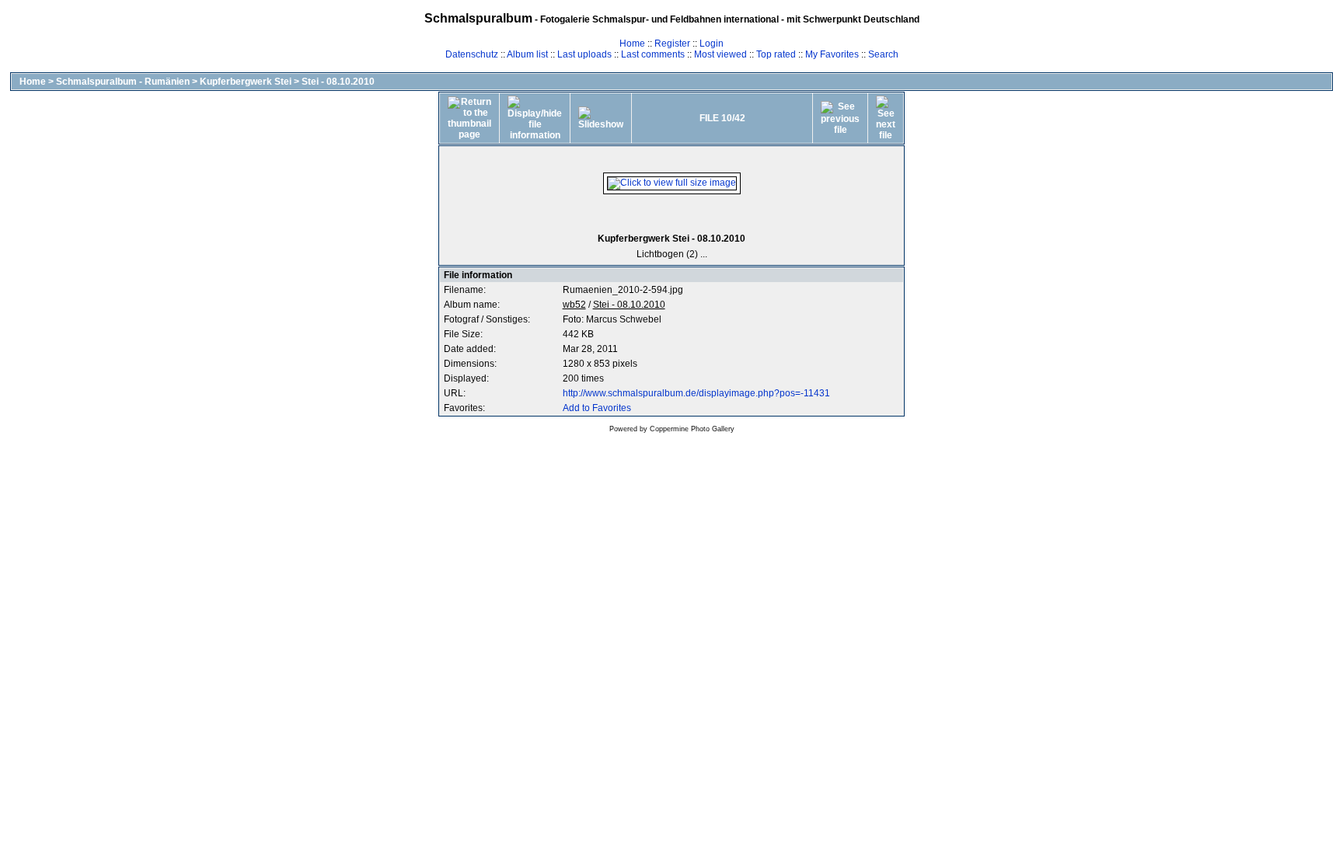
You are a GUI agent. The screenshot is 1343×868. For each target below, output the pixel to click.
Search (883, 54)
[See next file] (885, 118)
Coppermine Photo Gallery (692, 429)
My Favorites (832, 54)
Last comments (653, 54)
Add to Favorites (597, 408)
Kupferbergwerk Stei (245, 81)
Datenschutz (471, 54)
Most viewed (720, 54)
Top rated (776, 54)
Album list (527, 54)
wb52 (574, 304)
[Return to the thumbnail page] (469, 118)
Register (672, 43)
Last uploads (584, 54)
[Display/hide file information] (535, 118)
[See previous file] (840, 118)
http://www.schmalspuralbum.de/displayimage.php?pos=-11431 (696, 393)
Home (632, 43)
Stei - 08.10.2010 (338, 81)
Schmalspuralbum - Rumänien (123, 81)
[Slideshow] (600, 118)
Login (711, 43)
